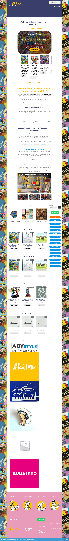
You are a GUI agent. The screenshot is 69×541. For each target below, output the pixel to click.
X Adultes (21, 14)
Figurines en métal (37, 9)
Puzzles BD (55, 233)
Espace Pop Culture (12, 14)
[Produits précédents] (30, 82)
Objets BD (16, 9)
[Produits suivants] (39, 82)
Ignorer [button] (67, 539)
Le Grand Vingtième (55, 246)
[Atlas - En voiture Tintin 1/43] (28, 391)
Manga (55, 217)
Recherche (51, 205)
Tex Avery (55, 243)
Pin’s (44, 9)
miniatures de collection (36, 94)
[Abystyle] (28, 347)
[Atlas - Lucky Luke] (28, 416)
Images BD (23, 9)
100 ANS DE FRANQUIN (55, 230)
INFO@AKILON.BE (41, 532)
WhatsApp (56, 212)
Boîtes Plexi (55, 249)
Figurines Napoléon (55, 259)
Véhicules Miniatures (55, 256)
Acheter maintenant (34, 49)
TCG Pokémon (50, 9)
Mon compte (33, 14)
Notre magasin (41, 14)
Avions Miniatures (55, 262)
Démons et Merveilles (55, 236)
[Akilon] (28, 366)
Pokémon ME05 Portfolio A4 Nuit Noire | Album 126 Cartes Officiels (44, 68)
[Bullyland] (28, 473)
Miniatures (29, 9)
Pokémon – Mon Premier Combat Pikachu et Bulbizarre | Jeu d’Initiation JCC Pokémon (25, 69)
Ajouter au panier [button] (14, 248)
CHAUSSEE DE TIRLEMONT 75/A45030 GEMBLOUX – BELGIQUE (55, 527)
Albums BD (10, 9)
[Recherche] (59, 207)
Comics (55, 220)
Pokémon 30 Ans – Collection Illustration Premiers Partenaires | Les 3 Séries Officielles (35, 70)
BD (55, 223)
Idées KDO (27, 14)
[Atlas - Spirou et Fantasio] (28, 445)
